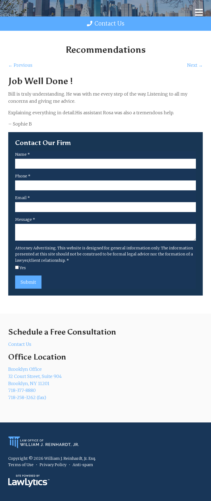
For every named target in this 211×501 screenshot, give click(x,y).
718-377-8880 (22, 390)
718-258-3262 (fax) (27, 397)
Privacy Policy (53, 464)
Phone (22, 176)
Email (22, 197)
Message (25, 219)
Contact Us (109, 23)
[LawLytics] (28, 481)
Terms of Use (21, 464)
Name (22, 154)
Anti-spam (83, 464)
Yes (22, 267)
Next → (195, 65)
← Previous (20, 65)
